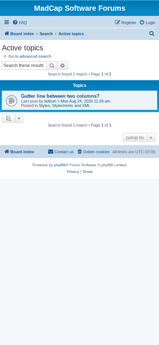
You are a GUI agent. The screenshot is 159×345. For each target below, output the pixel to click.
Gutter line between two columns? (60, 96)
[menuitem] (19, 22)
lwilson (50, 101)
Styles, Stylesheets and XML (64, 105)
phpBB (60, 165)
